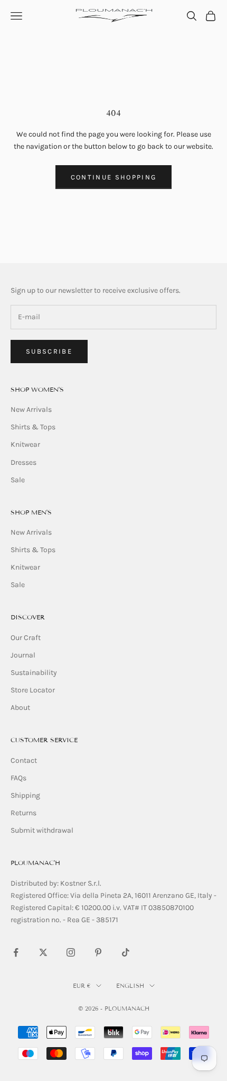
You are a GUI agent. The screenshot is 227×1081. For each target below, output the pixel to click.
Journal (23, 655)
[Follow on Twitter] (43, 952)
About (20, 707)
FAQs (18, 777)
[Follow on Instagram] (70, 952)
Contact (24, 760)
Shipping (25, 795)
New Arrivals (31, 409)
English (130, 985)
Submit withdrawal (42, 830)
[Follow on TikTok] (125, 952)
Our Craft (26, 637)
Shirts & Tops (33, 426)
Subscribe (49, 351)
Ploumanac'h (35, 863)
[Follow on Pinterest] (98, 952)
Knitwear (25, 444)
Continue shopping (114, 177)
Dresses (23, 462)
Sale (18, 479)
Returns (23, 812)
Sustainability (34, 672)
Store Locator (33, 690)
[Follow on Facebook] (16, 952)
